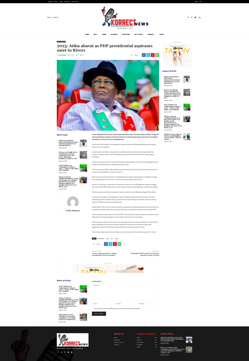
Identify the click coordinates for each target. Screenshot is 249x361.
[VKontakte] (68, 352)
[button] (199, 17)
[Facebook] (188, 17)
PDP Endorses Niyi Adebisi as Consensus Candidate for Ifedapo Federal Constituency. (67, 317)
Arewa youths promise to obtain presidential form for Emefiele (104, 254)
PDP (112, 238)
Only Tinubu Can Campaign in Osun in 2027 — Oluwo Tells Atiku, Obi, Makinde (69, 168)
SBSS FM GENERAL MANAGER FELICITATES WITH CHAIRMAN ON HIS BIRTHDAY (68, 143)
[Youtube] (195, 17)
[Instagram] (61, 352)
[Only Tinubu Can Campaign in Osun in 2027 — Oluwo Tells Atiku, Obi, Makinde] (83, 168)
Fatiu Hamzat (62, 55)
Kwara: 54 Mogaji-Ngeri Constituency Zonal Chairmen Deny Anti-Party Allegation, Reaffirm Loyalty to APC (68, 155)
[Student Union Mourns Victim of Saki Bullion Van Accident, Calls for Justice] (186, 136)
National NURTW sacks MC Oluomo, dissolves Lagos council (145, 254)
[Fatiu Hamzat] (73, 202)
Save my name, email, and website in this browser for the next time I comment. (117, 308)
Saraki (116, 238)
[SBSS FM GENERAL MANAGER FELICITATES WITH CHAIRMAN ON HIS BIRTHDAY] (83, 143)
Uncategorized (61, 41)
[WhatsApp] (157, 55)
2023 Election (101, 238)
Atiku (107, 238)
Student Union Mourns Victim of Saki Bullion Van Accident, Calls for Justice (173, 136)
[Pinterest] (153, 55)
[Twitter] (192, 17)
